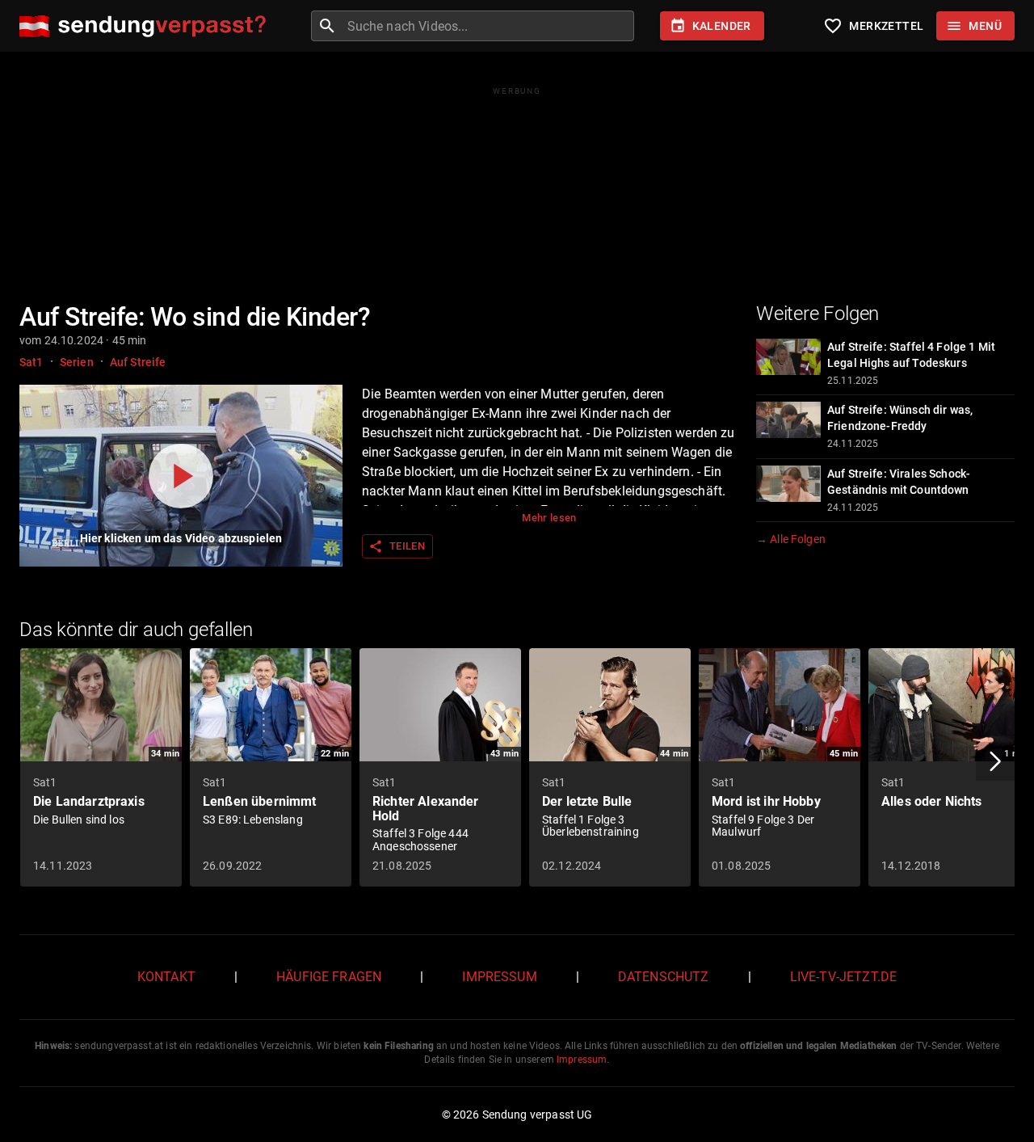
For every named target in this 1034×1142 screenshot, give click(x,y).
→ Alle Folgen (791, 539)
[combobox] (488, 26)
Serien (77, 362)
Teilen (396, 546)
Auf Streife (138, 362)
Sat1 (31, 362)
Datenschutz (663, 976)
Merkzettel (873, 26)
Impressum (499, 976)
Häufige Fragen (328, 976)
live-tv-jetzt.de (843, 976)
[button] (995, 761)
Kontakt (166, 976)
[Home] (146, 26)
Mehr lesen (549, 518)
